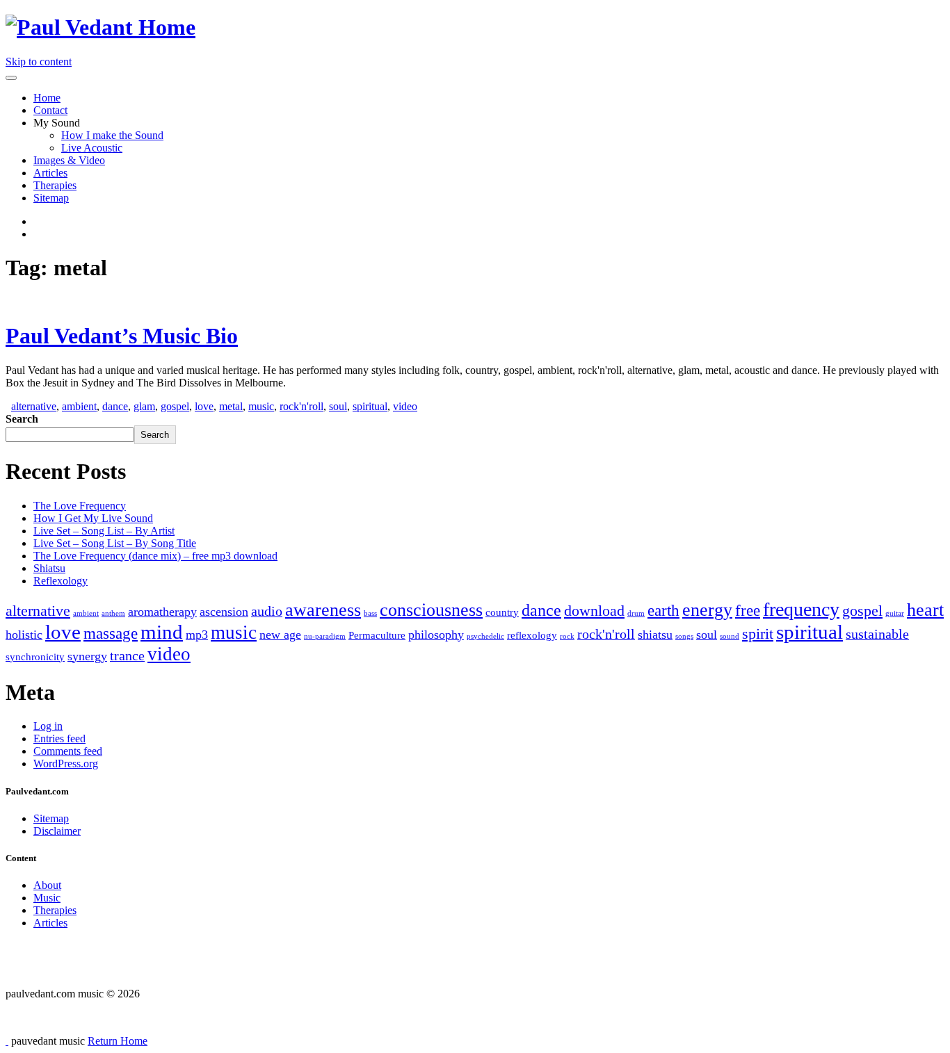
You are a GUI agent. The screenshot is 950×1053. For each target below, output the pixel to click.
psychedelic (485, 636)
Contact (50, 110)
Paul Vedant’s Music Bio (122, 335)
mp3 (197, 635)
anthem (113, 613)
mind (161, 632)
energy (707, 610)
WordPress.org (65, 763)
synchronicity (35, 656)
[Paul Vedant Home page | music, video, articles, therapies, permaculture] (100, 27)
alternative (33, 406)
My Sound (56, 123)
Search (22, 419)
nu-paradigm (325, 636)
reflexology (532, 635)
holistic (24, 635)
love (204, 406)
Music (47, 898)
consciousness (431, 610)
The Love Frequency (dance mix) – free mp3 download (155, 556)
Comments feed (67, 751)
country (502, 612)
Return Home (117, 1041)
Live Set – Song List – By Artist (104, 531)
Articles (50, 173)
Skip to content (39, 61)
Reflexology (60, 581)
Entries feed (59, 738)
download (594, 611)
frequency (801, 609)
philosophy (436, 635)
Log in (48, 726)
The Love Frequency (79, 506)
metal (231, 406)
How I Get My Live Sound (93, 518)
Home (47, 98)
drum (636, 613)
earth (663, 610)
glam (144, 406)
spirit (757, 634)
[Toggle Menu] (11, 78)
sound (729, 636)
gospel (175, 406)
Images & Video (69, 160)
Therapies (55, 185)
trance (127, 655)
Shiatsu (49, 568)
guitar (894, 613)
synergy (87, 656)
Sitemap (51, 198)
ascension (224, 612)
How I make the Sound (112, 135)
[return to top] (7, 1041)
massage (110, 633)
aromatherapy (162, 612)
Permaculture (376, 635)
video (405, 406)
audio (266, 611)
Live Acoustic (91, 148)
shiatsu (655, 635)
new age (280, 635)
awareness (323, 610)
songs (684, 636)
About (47, 885)
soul (338, 406)
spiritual (370, 406)
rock (567, 636)
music (261, 406)
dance (115, 406)
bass (370, 613)
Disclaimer (57, 831)
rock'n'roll (301, 406)
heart (925, 610)
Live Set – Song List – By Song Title (114, 543)
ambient (79, 406)
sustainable (877, 634)
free (747, 610)
